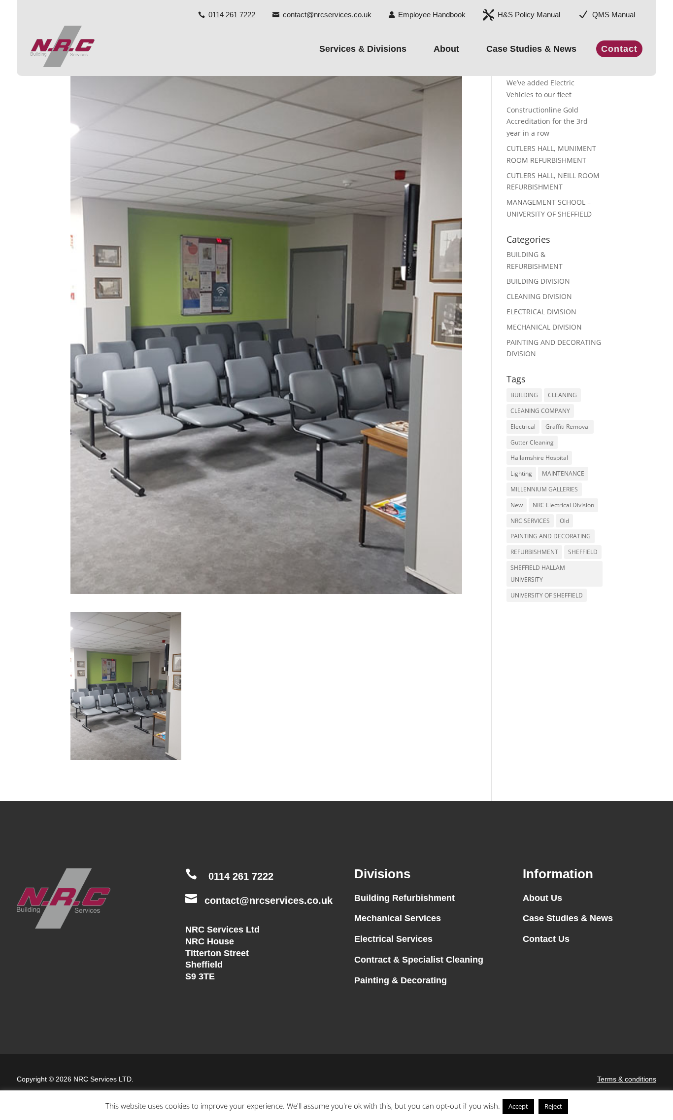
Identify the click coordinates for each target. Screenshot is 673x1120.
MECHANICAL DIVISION (544, 327)
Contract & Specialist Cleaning (418, 960)
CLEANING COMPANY (540, 411)
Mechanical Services (397, 918)
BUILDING (524, 395)
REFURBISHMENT (534, 552)
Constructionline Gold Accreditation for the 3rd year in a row (547, 121)
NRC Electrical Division (563, 505)
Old (564, 521)
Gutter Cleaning (532, 442)
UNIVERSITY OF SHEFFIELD (546, 595)
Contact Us (546, 939)
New (516, 505)
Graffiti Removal (567, 426)
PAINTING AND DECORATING (550, 536)
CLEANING (562, 395)
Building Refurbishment (404, 898)
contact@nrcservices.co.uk (268, 900)
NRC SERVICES (530, 521)
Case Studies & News (568, 918)
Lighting (521, 473)
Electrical (523, 426)
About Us (542, 898)
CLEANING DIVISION (539, 296)
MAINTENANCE (563, 473)
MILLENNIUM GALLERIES (544, 489)
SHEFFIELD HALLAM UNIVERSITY (537, 573)
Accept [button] (518, 1106)
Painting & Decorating (400, 980)
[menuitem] (227, 10)
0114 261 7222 (240, 876)
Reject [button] (553, 1106)
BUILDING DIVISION (538, 281)
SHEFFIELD (583, 552)
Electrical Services (393, 939)
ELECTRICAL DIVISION (541, 311)
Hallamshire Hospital (539, 457)
